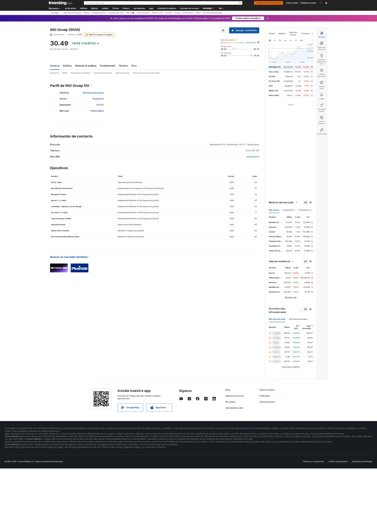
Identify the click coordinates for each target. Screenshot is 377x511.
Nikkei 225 (273, 91)
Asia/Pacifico (188, 13)
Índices (282, 33)
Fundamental (107, 65)
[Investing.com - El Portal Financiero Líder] (60, 3)
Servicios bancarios (93, 92)
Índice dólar (274, 95)
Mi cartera (230, 402)
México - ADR (157, 13)
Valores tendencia (279, 261)
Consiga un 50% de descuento (268, 3)
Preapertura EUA (99, 13)
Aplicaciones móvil (235, 396)
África (198, 13)
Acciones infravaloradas (212, 13)
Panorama (54, 73)
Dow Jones (274, 72)
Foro (134, 65)
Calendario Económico (166, 8)
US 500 (272, 76)
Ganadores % (289, 210)
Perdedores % (305, 210)
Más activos (274, 210)
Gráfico (67, 65)
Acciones (55, 13)
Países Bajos (97, 111)
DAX (271, 86)
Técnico (123, 65)
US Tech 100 (274, 81)
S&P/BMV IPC (275, 67)
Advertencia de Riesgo (362, 461)
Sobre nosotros (267, 390)
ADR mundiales (143, 13)
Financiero (98, 98)
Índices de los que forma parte (146, 73)
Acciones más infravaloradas (277, 310)
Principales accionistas (80, 73)
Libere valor (251, 43)
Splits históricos (122, 73)
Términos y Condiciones (313, 461)
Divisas (272, 33)
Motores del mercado (281, 202)
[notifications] (321, 2)
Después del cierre (116, 13)
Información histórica (103, 73)
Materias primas (293, 33)
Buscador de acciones (189, 8)
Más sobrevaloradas (298, 319)
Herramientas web (234, 408)
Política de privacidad (338, 461)
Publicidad (264, 396)
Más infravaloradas (277, 319)
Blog (228, 390)
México (87, 13)
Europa (177, 13)
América (168, 13)
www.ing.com (253, 156)
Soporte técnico (267, 402)
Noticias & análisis (85, 65)
